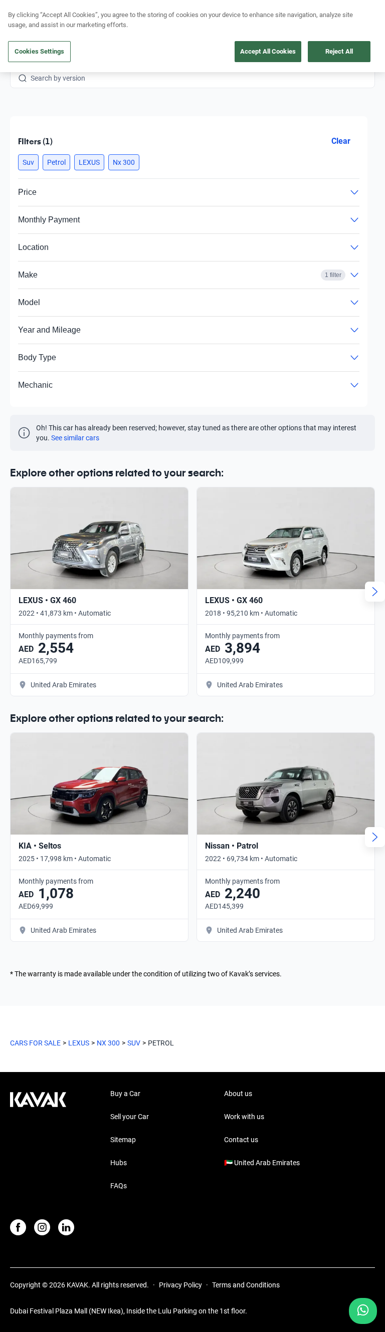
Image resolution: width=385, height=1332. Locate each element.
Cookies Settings (39, 51)
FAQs (118, 1186)
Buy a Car (125, 1094)
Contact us (241, 1140)
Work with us (244, 1117)
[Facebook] (18, 1227)
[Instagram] (42, 1227)
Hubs (118, 1163)
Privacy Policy (180, 1285)
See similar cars (75, 438)
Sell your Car (129, 1117)
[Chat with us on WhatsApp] (363, 1311)
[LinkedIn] (66, 1227)
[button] (28, 162)
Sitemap (123, 1140)
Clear (340, 141)
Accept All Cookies (268, 51)
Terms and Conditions (246, 1285)
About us (238, 1094)
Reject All (339, 51)
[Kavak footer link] (38, 1140)
